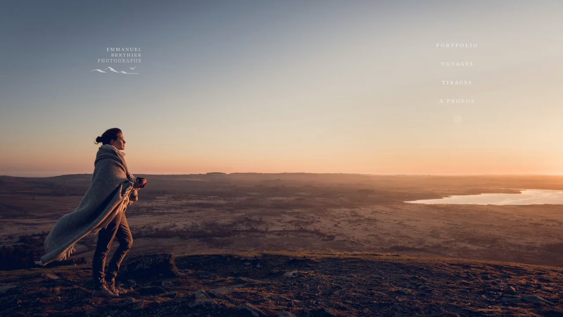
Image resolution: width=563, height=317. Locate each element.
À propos (457, 101)
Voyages (457, 64)
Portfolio (457, 45)
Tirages (457, 82)
